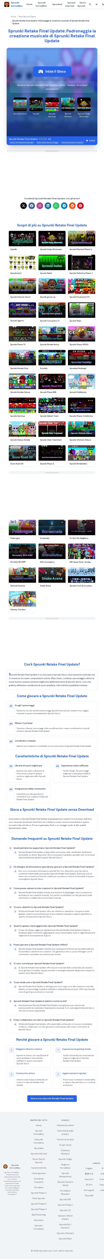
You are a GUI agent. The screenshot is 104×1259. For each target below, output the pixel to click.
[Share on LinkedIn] (48, 205)
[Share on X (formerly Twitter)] (23, 205)
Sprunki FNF (65, 1199)
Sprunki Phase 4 (39, 1192)
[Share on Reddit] (72, 205)
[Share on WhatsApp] (56, 205)
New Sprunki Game (27, 16)
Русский (89, 1195)
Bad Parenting (39, 1214)
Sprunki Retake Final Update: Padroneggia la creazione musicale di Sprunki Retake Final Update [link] (50, 22)
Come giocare (39, 1173)
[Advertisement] (52, 171)
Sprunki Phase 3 (39, 1209)
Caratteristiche (38, 1167)
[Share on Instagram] (40, 205)
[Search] (90, 4)
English (89, 1168)
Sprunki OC (65, 1210)
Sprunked (57, 4)
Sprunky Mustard (65, 1233)
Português (89, 1190)
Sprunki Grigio (65, 1159)
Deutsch (89, 1179)
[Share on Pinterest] (80, 205)
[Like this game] (87, 141)
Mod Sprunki (39, 1198)
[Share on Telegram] (64, 205)
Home (29, 4)
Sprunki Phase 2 (39, 1203)
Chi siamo (38, 1187)
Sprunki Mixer (65, 1238)
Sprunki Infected (70, 4)
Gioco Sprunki (81, 4)
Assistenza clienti (65, 1125)
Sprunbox (39, 1220)
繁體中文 (89, 1173)
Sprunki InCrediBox (41, 4)
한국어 (89, 1184)
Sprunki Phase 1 (65, 1204)
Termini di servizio (65, 1139)
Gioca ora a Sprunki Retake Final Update (52, 1098)
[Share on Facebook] (31, 205)
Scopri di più (65, 1144)
